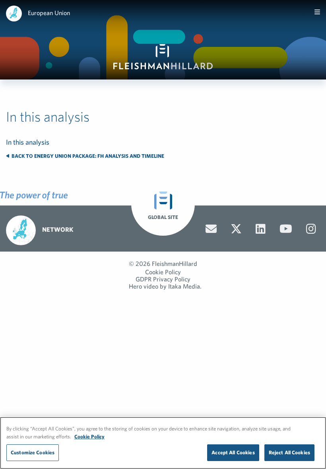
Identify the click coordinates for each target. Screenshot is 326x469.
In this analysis (27, 142)
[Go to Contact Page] (211, 228)
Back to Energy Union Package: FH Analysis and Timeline (87, 156)
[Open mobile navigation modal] (317, 12)
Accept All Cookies (233, 452)
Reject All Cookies (289, 452)
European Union (49, 12)
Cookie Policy (163, 272)
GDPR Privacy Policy (163, 279)
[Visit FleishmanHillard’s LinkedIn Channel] (261, 228)
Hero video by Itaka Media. (165, 286)
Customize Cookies (32, 452)
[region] (163, 443)
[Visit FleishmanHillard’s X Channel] (236, 228)
